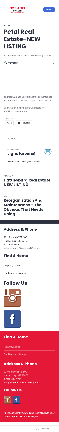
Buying (7, 25)
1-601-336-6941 (12, 378)
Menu (49, 9)
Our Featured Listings (15, 272)
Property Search (12, 265)
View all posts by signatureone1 (23, 161)
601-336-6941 (11, 244)
